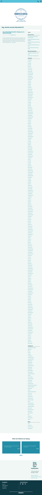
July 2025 (29, 81)
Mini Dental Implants (31, 386)
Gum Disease (30, 380)
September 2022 (30, 136)
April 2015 (29, 281)
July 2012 (29, 335)
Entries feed (29, 425)
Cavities (29, 352)
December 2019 (30, 190)
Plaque (29, 401)
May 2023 (29, 123)
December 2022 (30, 131)
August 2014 (30, 294)
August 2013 (30, 314)
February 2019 (30, 206)
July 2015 (29, 276)
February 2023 (30, 128)
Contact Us (4, 488)
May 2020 (29, 182)
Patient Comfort (30, 398)
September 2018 (30, 214)
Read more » (14, 42)
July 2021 (29, 159)
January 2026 (30, 71)
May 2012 (29, 338)
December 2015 (30, 268)
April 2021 (29, 164)
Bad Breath (29, 349)
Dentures (29, 375)
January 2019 (30, 208)
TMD (28, 414)
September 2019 (30, 195)
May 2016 (29, 260)
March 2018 (30, 224)
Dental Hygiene (30, 370)
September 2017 (30, 234)
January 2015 (30, 286)
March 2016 (30, 263)
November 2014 (30, 289)
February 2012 (30, 343)
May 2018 (29, 221)
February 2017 (30, 245)
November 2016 (30, 250)
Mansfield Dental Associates (32, 385)
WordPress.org (30, 428)
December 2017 (30, 229)
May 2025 (29, 84)
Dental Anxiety (30, 360)
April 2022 (29, 144)
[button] (19, 455)
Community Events (31, 357)
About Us (3, 484)
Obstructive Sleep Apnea (32, 391)
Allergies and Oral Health (32, 347)
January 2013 (30, 325)
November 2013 (30, 309)
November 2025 (30, 74)
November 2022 (30, 133)
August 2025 (30, 79)
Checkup (29, 354)
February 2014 (30, 304)
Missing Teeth (30, 388)
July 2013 (29, 315)
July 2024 (29, 100)
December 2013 (30, 307)
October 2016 (30, 252)
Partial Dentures (30, 396)
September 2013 (30, 312)
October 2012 (30, 330)
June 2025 (29, 82)
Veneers (29, 419)
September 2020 (30, 175)
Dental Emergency (31, 365)
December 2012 (30, 327)
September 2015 (30, 273)
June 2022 (29, 141)
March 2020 (30, 185)
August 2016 (30, 255)
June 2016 (29, 258)
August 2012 (30, 333)
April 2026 (29, 66)
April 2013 (29, 320)
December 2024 (30, 92)
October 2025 (30, 76)
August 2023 (30, 118)
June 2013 (29, 317)
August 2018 (30, 216)
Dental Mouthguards (31, 373)
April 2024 (29, 105)
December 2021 (30, 151)
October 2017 (30, 232)
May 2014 (29, 299)
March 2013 (30, 322)
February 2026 (30, 69)
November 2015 (30, 270)
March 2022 (30, 146)
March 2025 (30, 87)
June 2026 (29, 63)
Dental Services (5, 485)
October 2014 (30, 291)
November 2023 (30, 113)
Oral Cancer (30, 393)
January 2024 (30, 110)
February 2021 (30, 167)
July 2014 (29, 296)
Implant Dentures (30, 383)
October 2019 (30, 193)
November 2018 (30, 211)
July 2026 (29, 61)
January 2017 (30, 247)
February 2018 (30, 226)
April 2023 (29, 125)
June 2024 (29, 102)
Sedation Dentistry (30, 409)
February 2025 (30, 89)
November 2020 (30, 172)
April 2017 (29, 242)
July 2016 (29, 257)
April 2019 (29, 203)
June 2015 (29, 278)
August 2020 (30, 177)
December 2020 (30, 170)
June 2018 (29, 219)
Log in (29, 423)
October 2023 (30, 115)
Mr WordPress (30, 55)
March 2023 (30, 126)
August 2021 (30, 157)
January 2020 (30, 188)
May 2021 (29, 162)
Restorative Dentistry (31, 406)
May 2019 (29, 201)
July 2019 (29, 198)
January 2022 (30, 149)
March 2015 (30, 283)
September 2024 (30, 97)
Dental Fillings (30, 367)
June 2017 (29, 239)
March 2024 (30, 107)
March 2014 (30, 302)
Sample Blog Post (35, 55)
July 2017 (29, 237)
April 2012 (29, 340)
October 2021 (30, 154)
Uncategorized (30, 417)
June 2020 (29, 180)
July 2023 (29, 120)
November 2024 (30, 94)
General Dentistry (30, 378)
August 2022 (30, 138)
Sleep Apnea (30, 411)
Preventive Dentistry (31, 404)
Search (29, 32)
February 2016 (30, 265)
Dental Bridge (30, 362)
